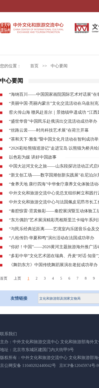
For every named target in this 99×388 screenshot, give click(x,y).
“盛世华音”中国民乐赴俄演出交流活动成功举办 (53, 121)
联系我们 (8, 334)
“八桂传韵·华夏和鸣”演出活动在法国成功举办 (51, 238)
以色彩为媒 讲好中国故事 (32, 157)
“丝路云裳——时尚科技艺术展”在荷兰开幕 (49, 130)
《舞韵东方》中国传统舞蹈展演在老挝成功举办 (53, 264)
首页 (34, 66)
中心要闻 (59, 66)
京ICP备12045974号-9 (79, 365)
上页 (17, 278)
